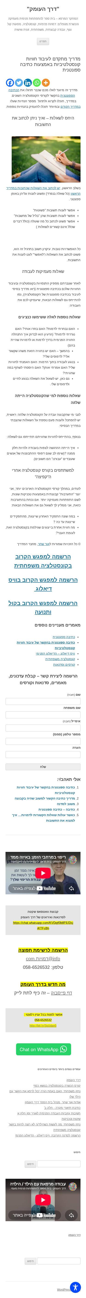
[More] (46, 83)
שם (73, 694)
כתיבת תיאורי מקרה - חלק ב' (62, 1108)
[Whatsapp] (37, 83)
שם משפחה (72, 708)
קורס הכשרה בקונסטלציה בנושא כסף (56, 1085)
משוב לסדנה (66, 804)
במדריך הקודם (70, 106)
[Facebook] (10, 83)
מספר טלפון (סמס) (66, 734)
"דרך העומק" (43, 9)
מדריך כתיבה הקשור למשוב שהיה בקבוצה (45, 798)
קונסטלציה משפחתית (60, 659)
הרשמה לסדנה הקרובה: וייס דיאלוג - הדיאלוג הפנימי (47, 1135)
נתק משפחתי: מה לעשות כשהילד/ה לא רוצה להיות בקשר (44, 1124)
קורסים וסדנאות (64, 664)
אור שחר (44, 544)
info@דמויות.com (43, 958)
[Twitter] (19, 83)
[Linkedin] (28, 83)
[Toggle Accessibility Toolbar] (75, 1287)
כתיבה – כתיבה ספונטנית (57, 809)
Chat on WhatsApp (39, 1049)
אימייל (71, 721)
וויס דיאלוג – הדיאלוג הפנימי (55, 653)
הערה (76, 747)
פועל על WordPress (68, 1289)
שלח (43, 767)
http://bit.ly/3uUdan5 (43, 1025)
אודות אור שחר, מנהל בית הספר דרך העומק (52, 1102)
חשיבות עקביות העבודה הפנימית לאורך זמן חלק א (48, 1113)
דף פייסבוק (61, 992)
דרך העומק (73, 1080)
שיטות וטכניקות (71, 1119)
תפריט (43, 41)
